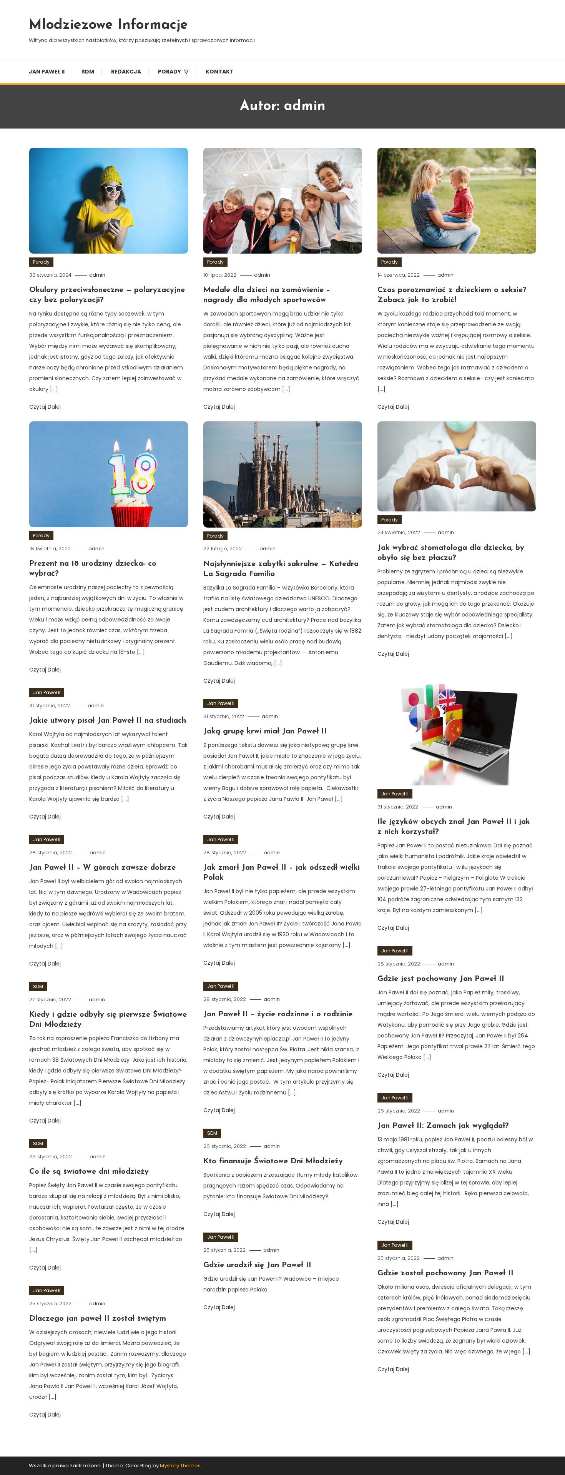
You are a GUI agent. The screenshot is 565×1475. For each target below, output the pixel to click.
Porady (169, 71)
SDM (87, 71)
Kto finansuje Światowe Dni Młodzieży (273, 1161)
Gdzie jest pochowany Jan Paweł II (440, 979)
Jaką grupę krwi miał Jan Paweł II (265, 731)
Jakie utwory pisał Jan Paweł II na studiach (107, 721)
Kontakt (220, 71)
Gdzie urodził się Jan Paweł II (257, 1265)
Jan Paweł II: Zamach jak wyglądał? (443, 1126)
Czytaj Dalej (45, 407)
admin (97, 275)
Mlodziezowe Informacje (108, 25)
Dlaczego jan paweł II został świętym (97, 1319)
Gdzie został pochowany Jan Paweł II (445, 1273)
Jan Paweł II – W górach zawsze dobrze (102, 868)
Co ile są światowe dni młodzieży (89, 1172)
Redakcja (126, 71)
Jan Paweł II (47, 71)
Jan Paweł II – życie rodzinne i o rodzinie (277, 1014)
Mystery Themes (180, 1465)
